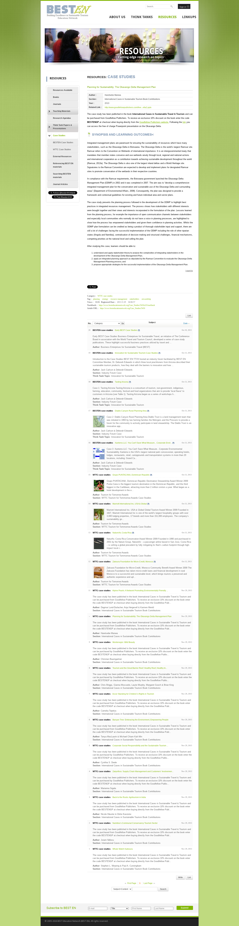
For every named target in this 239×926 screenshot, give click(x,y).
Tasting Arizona (121, 382)
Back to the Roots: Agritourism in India (129, 797)
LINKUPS (189, 17)
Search (163, 889)
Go (123, 323)
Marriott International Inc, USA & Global (130, 504)
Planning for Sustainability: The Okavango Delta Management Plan (121, 87)
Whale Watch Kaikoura (123, 849)
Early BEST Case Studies (126, 330)
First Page (131, 883)
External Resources (62, 156)
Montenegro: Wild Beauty (124, 642)
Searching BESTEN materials (62, 175)
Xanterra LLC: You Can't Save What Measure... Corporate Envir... (143, 443)
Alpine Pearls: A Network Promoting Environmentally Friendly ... (140, 590)
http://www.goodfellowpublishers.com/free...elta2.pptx (128, 107)
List (189, 315)
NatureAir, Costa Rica (122, 533)
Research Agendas (62, 118)
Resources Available (62, 90)
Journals (57, 104)
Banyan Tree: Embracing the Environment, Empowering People (140, 720)
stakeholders (134, 299)
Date (185, 323)
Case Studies (59, 135)
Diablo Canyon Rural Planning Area (131, 411)
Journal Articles (60, 184)
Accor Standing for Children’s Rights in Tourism (133, 694)
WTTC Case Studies (62, 149)
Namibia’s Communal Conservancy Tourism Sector (135, 823)
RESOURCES (167, 17)
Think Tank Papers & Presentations (62, 127)
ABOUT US (117, 17)
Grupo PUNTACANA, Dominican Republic (131, 475)
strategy (105, 299)
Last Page (148, 883)
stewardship (146, 299)
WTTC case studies (105, 296)
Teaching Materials (61, 111)
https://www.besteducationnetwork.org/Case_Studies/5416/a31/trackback (127, 305)
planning (96, 299)
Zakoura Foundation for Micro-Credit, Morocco (133, 562)
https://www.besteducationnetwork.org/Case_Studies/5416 (122, 308)
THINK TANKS (142, 17)
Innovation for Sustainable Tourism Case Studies (136, 353)
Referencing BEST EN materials (63, 165)
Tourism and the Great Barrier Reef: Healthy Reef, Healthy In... (140, 668)
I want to (189, 271)
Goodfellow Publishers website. (154, 122)
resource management (119, 299)
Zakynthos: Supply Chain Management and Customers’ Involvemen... (143, 771)
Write (180, 877)
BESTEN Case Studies (63, 142)
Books (56, 97)
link (184, 122)
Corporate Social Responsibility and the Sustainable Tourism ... (140, 745)
